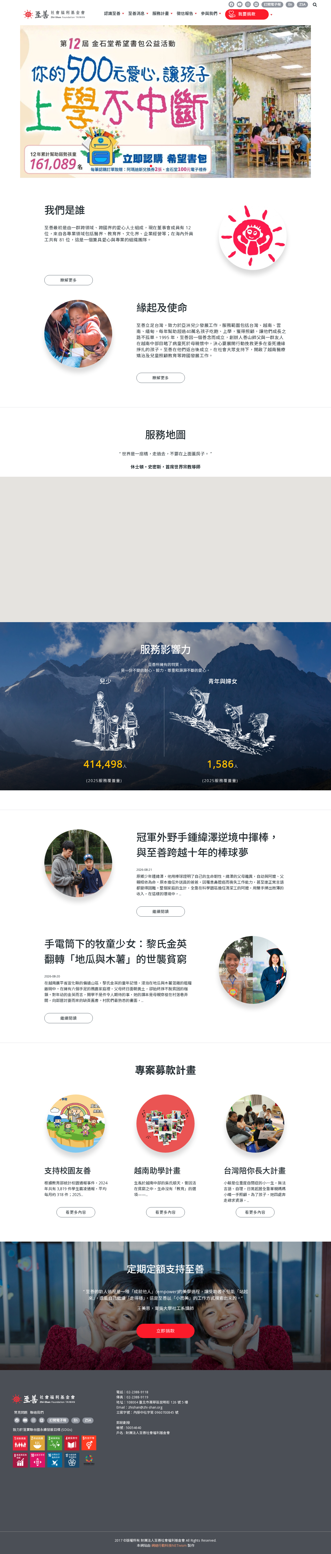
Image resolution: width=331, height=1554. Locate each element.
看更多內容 (76, 1212)
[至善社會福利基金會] (54, 20)
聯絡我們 (37, 1412)
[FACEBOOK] (231, 4)
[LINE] (256, 4)
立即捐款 (165, 1331)
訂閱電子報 (272, 4)
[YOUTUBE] (240, 4)
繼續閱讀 (160, 911)
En (290, 4)
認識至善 (112, 13)
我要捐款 (240, 14)
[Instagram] (247, 4)
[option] (165, 101)
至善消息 (136, 13)
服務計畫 (160, 13)
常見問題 (21, 1412)
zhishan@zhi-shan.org (145, 1407)
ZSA (302, 4)
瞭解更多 (68, 280)
